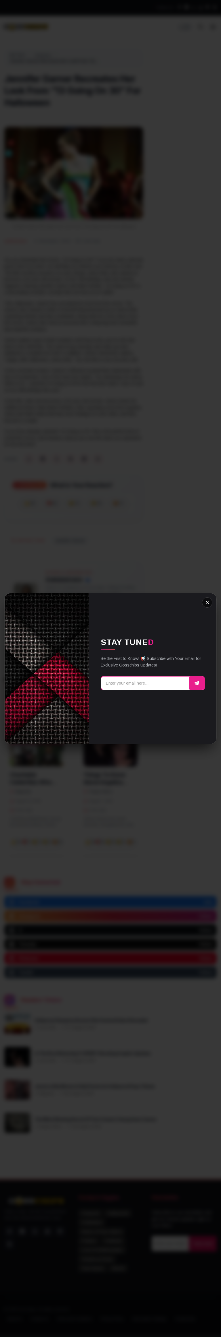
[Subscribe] (196, 683)
